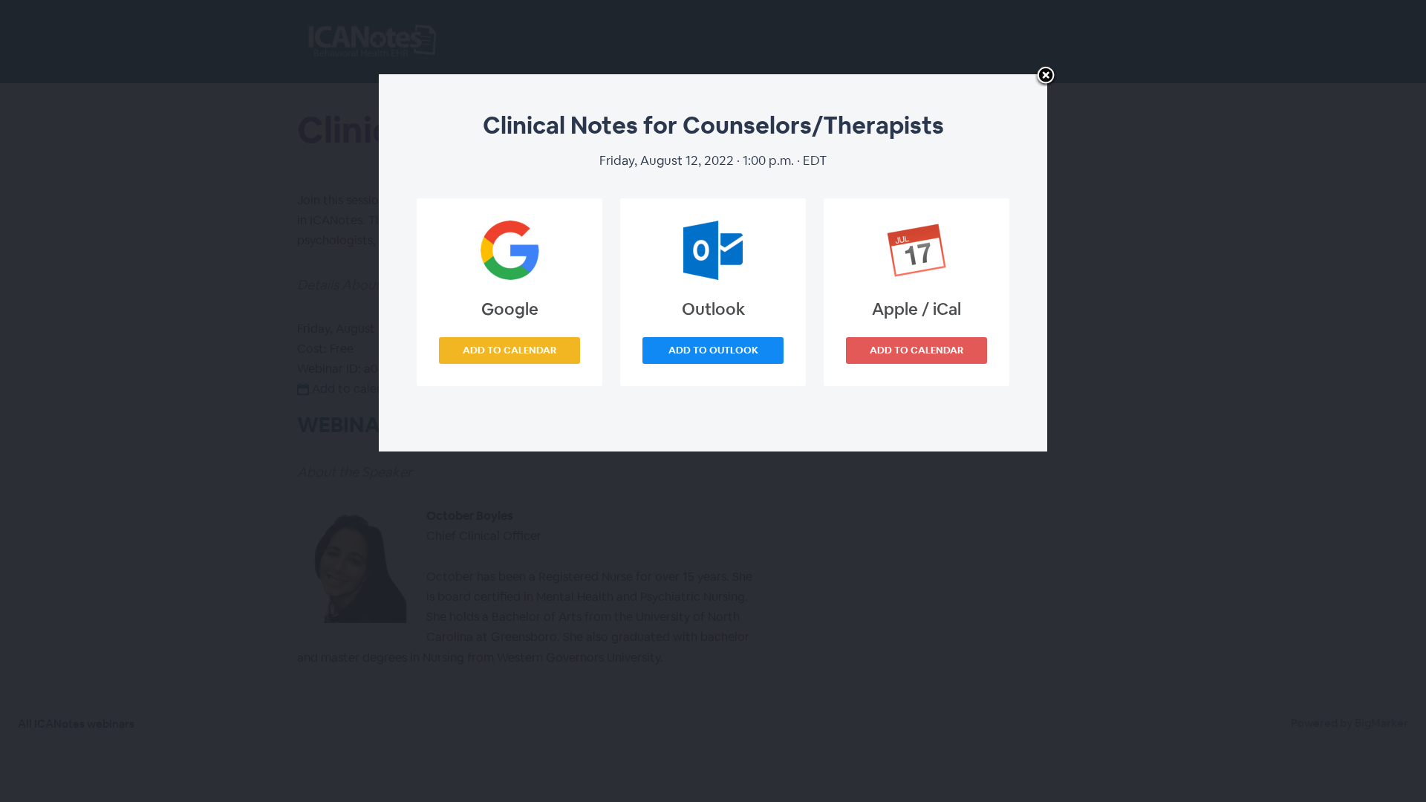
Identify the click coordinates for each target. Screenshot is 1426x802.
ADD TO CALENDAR (509, 350)
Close (1046, 76)
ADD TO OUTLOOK (713, 350)
